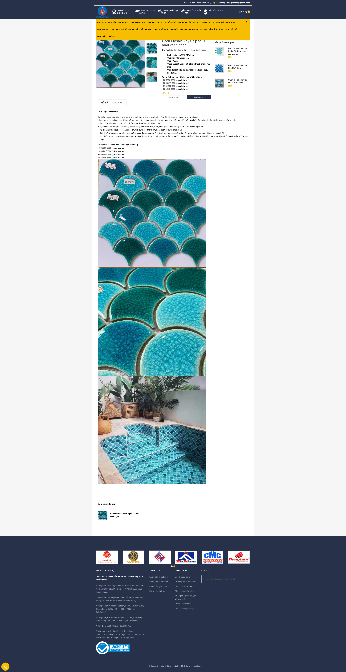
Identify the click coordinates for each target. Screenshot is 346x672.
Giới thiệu (101, 22)
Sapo (199, 666)
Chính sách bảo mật (184, 586)
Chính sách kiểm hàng (184, 591)
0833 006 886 (189, 3)
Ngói (144, 22)
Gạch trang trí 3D (105, 29)
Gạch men (135, 22)
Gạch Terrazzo (200, 22)
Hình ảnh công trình (219, 29)
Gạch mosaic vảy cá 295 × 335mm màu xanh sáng (237, 51)
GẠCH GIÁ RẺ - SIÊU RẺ (106, 36)
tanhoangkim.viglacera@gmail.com (233, 3)
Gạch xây (111, 22)
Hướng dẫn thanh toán (158, 582)
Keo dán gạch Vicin (189, 29)
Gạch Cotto (123, 22)
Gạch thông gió (168, 22)
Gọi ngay (200, 97)
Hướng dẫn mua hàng (158, 577)
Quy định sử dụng (182, 577)
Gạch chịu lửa (184, 22)
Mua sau (175, 97)
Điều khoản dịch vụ (157, 591)
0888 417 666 (203, 3)
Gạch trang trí (216, 22)
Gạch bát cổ (153, 22)
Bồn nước (173, 29)
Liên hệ (233, 29)
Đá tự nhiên (146, 29)
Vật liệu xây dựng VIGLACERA (220, 579)
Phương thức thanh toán (186, 582)
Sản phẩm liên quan (224, 42)
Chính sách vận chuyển (185, 608)
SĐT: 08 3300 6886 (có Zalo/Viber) (123, 621)
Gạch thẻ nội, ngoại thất (127, 29)
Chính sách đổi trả (183, 604)
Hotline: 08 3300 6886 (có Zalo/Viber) (119, 601)
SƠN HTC (203, 29)
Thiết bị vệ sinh (160, 29)
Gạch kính (230, 22)
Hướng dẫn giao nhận (158, 586)
